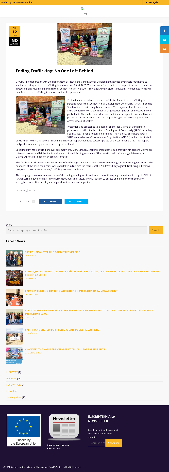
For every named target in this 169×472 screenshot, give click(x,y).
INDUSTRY (11, 372)
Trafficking (22, 190)
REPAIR (10, 391)
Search (9, 224)
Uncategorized (13, 397)
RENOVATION (13, 384)
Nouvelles (11, 378)
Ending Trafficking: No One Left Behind (54, 70)
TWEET (75, 201)
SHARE (49, 201)
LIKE (29, 201)
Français (153, 2)
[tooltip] (164, 30)
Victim (32, 190)
